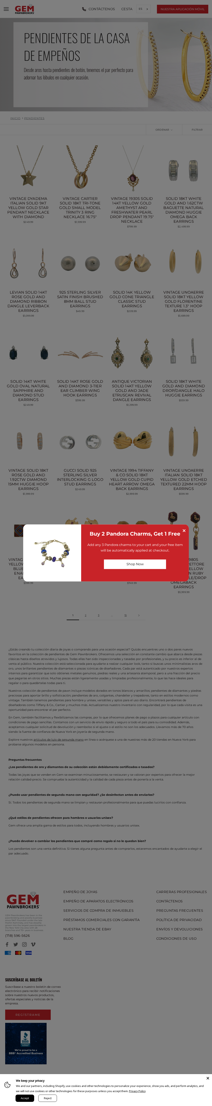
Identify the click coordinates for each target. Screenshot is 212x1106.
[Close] (208, 1078)
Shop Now (135, 564)
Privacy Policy (137, 1091)
